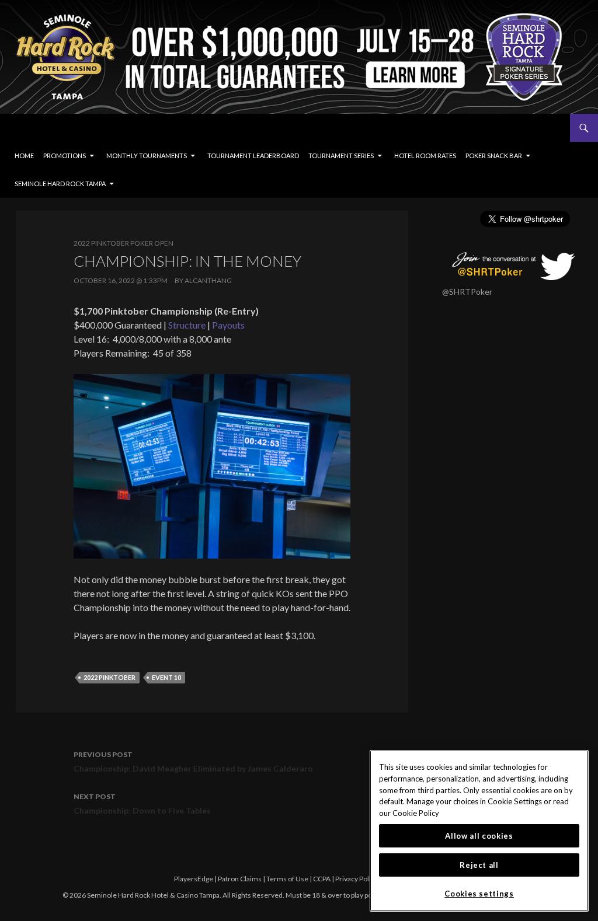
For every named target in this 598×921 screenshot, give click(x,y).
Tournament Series (341, 155)
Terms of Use (287, 878)
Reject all (479, 865)
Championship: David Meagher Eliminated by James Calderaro (193, 761)
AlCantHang (208, 280)
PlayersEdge (193, 878)
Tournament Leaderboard (253, 155)
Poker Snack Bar (493, 155)
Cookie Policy (415, 813)
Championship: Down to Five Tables (142, 803)
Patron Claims (240, 878)
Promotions (64, 155)
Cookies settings (479, 893)
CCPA (322, 878)
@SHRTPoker (467, 291)
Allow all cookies (479, 835)
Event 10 (166, 677)
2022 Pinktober (109, 677)
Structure (187, 324)
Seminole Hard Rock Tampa (60, 183)
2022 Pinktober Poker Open (123, 243)
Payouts (228, 324)
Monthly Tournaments (146, 155)
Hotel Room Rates (425, 155)
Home (24, 155)
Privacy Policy (356, 878)
